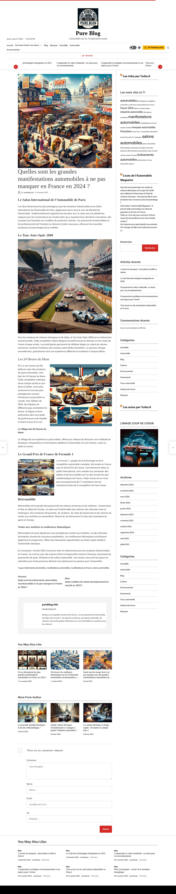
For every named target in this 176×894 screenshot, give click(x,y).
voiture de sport (152, 151)
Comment (31, 760)
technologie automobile (145, 148)
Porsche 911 (130, 137)
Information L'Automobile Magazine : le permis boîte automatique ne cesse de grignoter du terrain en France (136, 209)
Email (29, 798)
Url (28, 813)
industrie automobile (131, 112)
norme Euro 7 (136, 132)
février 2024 (125, 503)
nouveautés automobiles (149, 132)
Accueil (10, 45)
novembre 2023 (127, 520)
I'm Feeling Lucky (155, 47)
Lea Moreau (36, 860)
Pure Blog (88, 33)
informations (147, 112)
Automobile (74, 45)
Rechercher (126, 242)
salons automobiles (101, 568)
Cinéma (123, 365)
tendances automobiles (139, 151)
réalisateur (138, 137)
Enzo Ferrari (150, 105)
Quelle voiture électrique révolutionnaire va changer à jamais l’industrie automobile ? (64, 727)
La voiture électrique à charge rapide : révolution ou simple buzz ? (96, 727)
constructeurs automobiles (137, 105)
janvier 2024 (125, 508)
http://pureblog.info (49, 609)
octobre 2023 (126, 526)
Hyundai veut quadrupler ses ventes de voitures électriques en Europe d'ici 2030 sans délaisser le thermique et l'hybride (137, 190)
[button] (16, 67)
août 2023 (124, 538)
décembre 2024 (127, 485)
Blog (46, 45)
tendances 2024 (125, 151)
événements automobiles (35, 568)
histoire (136, 108)
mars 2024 (125, 497)
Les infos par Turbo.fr (136, 76)
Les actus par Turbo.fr (137, 407)
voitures (123, 155)
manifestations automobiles (58, 568)
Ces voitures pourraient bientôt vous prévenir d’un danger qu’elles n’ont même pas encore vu (138, 227)
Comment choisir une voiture (27, 45)
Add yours (58, 750)
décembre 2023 (127, 514)
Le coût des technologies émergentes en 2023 (85, 853)
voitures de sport (131, 155)
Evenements (125, 377)
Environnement (13, 50)
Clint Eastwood (142, 101)
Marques (53, 45)
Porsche (123, 137)
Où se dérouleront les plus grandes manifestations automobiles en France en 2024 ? (32, 675)
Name (29, 784)
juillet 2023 (124, 544)
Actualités (64, 45)
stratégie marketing (130, 148)
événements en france (144, 160)
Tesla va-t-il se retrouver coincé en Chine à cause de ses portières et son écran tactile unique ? (137, 218)
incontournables (144, 108)
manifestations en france (81, 568)
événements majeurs (127, 164)
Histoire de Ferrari (127, 389)
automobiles (128, 100)
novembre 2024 (127, 491)
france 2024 (126, 108)
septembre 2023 (127, 532)
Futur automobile (127, 383)
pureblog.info (29, 192)
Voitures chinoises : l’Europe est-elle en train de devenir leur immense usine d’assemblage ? (139, 200)
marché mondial (125, 128)
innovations (124, 117)
